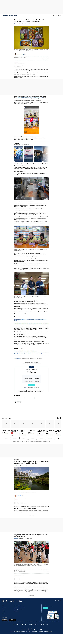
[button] (55, 15)
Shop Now (6, 438)
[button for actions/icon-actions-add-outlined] (25, 54)
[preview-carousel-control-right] (47, 153)
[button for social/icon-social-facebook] (45, 58)
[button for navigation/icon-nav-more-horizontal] (48, 58)
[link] (9, 15)
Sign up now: (16, 23)
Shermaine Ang (17, 358)
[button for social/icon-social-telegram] (43, 58)
